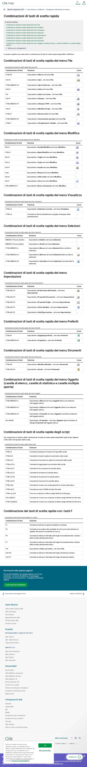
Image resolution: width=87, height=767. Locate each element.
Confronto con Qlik (12, 685)
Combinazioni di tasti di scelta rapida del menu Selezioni (25, 33)
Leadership (9, 706)
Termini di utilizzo (60, 743)
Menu (84, 4)
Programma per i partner (14, 718)
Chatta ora (73, 757)
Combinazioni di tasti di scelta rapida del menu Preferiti (24, 38)
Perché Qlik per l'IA (12, 682)
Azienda (8, 704)
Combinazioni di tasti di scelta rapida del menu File (23, 25)
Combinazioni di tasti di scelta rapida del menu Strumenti (25, 41)
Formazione (9, 614)
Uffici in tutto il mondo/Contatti (16, 727)
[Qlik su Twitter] (71, 738)
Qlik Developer (10, 612)
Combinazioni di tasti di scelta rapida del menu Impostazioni (26, 35)
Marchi (72, 743)
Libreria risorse (10, 623)
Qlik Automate (10, 660)
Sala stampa (9, 724)
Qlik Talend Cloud (11, 640)
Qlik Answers (10, 654)
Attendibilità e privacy (13, 676)
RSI (6, 709)
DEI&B (7, 712)
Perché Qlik (9, 670)
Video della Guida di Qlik (14, 609)
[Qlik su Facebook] (79, 738)
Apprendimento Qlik (12, 617)
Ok (45, 745)
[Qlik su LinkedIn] (75, 738)
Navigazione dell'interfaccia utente (57, 9)
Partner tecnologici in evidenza (16, 688)
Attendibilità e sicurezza (14, 673)
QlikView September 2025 (15, 9)
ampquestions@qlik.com (54, 764)
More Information (45, 750)
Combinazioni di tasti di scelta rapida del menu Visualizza (25, 30)
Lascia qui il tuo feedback (16, 585)
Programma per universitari (15, 715)
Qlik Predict (9, 657)
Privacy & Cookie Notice (20, 761)
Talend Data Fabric (12, 643)
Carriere (8, 721)
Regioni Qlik (9, 694)
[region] (28, 752)
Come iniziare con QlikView (35, 9)
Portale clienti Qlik (11, 620)
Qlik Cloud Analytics (12, 651)
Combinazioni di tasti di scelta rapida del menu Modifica (24, 27)
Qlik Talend (9, 637)
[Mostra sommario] (4, 9)
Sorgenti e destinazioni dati (15, 691)
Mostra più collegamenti (17, 48)
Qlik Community (61, 738)
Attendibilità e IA (11, 679)
